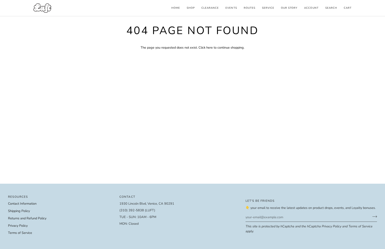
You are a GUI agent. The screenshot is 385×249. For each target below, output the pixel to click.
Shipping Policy (19, 211)
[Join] (373, 216)
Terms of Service (360, 226)
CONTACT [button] (127, 197)
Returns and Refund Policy (27, 218)
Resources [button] (18, 197)
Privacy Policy (331, 226)
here (209, 47)
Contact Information (22, 203)
